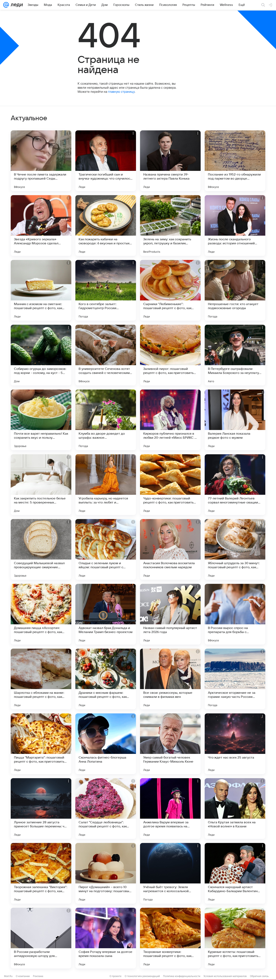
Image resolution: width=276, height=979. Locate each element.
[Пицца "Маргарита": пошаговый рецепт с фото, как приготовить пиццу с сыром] (41, 743)
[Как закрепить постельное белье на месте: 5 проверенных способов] (41, 484)
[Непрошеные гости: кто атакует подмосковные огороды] (235, 290)
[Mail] (6, 5)
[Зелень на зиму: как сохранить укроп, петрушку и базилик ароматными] (170, 225)
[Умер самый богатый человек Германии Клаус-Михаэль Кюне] (170, 743)
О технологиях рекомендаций (142, 976)
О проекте (115, 976)
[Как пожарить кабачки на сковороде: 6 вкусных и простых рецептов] (105, 225)
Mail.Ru (8, 976)
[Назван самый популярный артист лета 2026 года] (170, 614)
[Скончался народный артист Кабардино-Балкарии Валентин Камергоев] (235, 873)
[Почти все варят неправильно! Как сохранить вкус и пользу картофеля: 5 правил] (41, 419)
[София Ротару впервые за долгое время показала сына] (105, 938)
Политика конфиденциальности (181, 976)
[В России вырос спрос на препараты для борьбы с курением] (235, 614)
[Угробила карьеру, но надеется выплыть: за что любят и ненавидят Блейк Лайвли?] (105, 484)
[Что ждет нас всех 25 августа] (235, 743)
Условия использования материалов (225, 976)
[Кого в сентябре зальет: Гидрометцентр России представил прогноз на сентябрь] (105, 290)
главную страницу (121, 92)
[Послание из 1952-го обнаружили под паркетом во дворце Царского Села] (235, 160)
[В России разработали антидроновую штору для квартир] (41, 938)
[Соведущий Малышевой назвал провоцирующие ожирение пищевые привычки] (41, 549)
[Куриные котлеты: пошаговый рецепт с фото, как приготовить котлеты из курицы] (235, 938)
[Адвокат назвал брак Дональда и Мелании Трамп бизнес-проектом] (105, 614)
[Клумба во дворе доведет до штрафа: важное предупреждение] (105, 419)
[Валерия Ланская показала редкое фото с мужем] (235, 419)
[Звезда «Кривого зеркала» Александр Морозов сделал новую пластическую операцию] (41, 225)
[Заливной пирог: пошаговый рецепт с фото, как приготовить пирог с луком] (170, 355)
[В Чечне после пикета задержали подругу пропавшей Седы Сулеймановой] (41, 160)
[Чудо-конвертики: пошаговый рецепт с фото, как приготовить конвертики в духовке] (170, 484)
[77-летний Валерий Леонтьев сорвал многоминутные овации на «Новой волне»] (235, 484)
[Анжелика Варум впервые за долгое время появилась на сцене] (170, 808)
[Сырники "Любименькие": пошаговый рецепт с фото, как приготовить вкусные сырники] (170, 290)
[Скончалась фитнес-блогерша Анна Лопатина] (105, 743)
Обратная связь (259, 976)
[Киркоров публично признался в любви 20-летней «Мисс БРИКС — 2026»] (170, 419)
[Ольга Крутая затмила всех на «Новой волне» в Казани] (235, 808)
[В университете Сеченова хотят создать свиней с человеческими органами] (105, 355)
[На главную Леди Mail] (16, 5)
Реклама (38, 976)
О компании (23, 976)
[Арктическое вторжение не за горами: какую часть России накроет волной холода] (235, 679)
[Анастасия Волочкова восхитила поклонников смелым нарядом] (170, 549)
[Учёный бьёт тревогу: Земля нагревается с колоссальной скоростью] (170, 873)
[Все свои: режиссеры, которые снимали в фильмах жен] (170, 679)
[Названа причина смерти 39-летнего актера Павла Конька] (170, 160)
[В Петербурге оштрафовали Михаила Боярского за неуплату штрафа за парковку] (235, 355)
